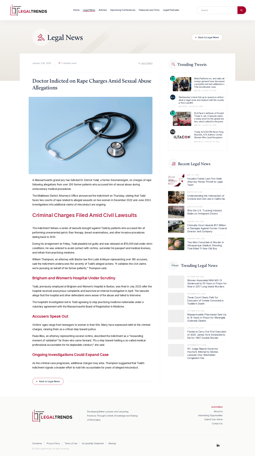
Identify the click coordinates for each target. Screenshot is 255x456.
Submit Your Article (213, 419)
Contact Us (217, 423)
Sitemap (112, 443)
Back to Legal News (208, 37)
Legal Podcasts (171, 10)
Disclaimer (37, 443)
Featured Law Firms (149, 10)
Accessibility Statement (93, 443)
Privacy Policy (53, 443)
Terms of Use (71, 443)
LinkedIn (218, 445)
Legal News (89, 10)
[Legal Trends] (28, 9)
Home (76, 10)
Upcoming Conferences (122, 10)
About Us (218, 411)
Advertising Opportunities (210, 415)
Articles (103, 10)
